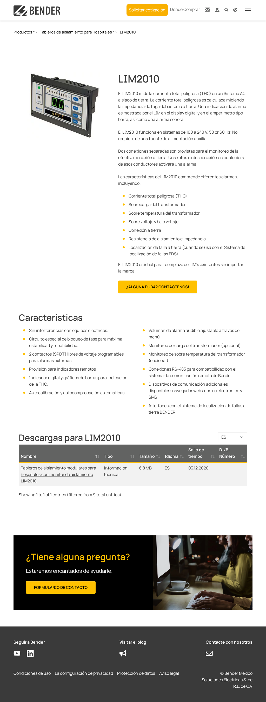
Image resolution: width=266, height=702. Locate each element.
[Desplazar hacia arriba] (254, 690)
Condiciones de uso (32, 673)
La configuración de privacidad (84, 673)
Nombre (29, 456)
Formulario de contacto (61, 587)
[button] (226, 9)
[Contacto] (207, 9)
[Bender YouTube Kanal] (20, 654)
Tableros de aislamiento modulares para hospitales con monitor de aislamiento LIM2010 (58, 474)
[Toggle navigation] (248, 10)
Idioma (171, 456)
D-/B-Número (227, 453)
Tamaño (147, 456)
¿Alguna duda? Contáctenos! (157, 287)
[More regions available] (235, 9)
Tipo (108, 456)
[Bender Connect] (217, 11)
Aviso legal (169, 673)
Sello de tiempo (196, 453)
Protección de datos (136, 673)
